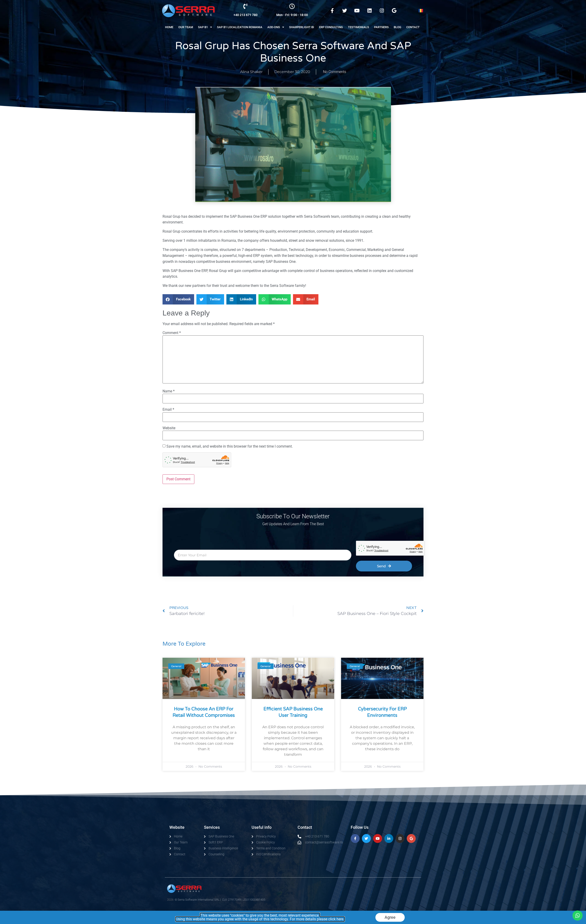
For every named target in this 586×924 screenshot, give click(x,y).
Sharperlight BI (301, 27)
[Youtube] (357, 10)
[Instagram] (382, 10)
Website (169, 428)
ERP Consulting (331, 27)
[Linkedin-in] (388, 838)
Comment (172, 333)
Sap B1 (203, 27)
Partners (381, 27)
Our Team (185, 27)
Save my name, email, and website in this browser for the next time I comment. (229, 446)
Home (169, 27)
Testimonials (358, 27)
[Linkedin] (369, 10)
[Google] (394, 10)
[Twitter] (344, 10)
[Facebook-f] (332, 10)
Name (169, 391)
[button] (178, 299)
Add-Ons (273, 27)
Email (168, 409)
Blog (397, 27)
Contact (413, 27)
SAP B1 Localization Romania (239, 27)
